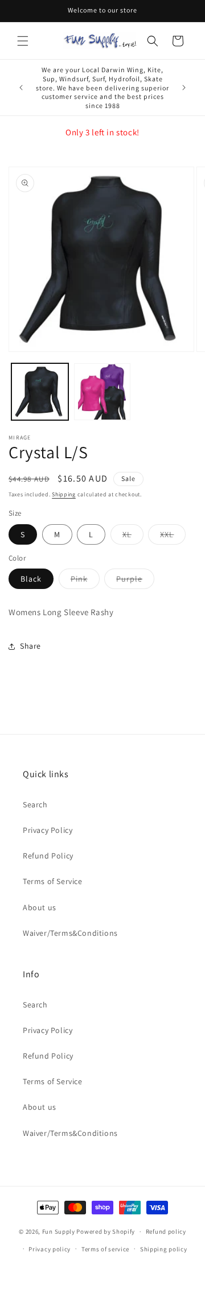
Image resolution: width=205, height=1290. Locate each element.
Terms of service (105, 1249)
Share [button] (30, 646)
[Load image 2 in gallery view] (102, 391)
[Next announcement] (183, 87)
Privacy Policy (47, 830)
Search (35, 804)
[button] (22, 40)
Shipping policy (163, 1249)
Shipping (64, 494)
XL (133, 537)
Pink (85, 581)
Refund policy (166, 1231)
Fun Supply (59, 1231)
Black (31, 579)
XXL (173, 537)
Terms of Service (53, 881)
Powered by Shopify (105, 1231)
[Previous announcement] (21, 87)
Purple (135, 581)
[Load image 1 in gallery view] (39, 391)
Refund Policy (48, 856)
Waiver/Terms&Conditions (70, 933)
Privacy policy (49, 1249)
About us (39, 907)
